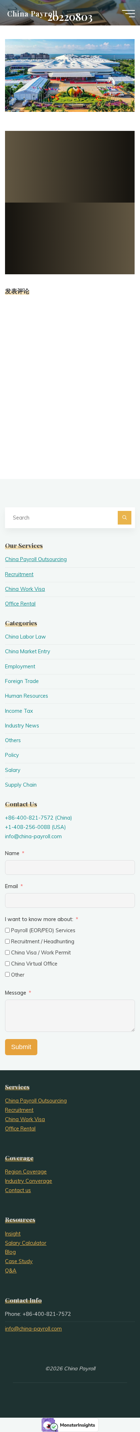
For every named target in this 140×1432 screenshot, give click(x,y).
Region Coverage (26, 1171)
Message (15, 993)
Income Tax (19, 711)
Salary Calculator (25, 1243)
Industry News (22, 725)
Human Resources (26, 696)
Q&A (11, 1270)
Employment (20, 666)
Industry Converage (28, 1181)
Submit (21, 1047)
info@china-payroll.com (33, 836)
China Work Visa (25, 589)
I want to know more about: (40, 919)
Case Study (19, 1261)
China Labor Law (25, 637)
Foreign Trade (22, 681)
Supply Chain (21, 785)
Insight (12, 1234)
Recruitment (19, 574)
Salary (12, 770)
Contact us (18, 1190)
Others (13, 740)
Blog (10, 1252)
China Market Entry (27, 651)
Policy (12, 755)
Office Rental (20, 604)
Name (12, 853)
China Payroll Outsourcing (36, 559)
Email (11, 886)
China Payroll (32, 13)
